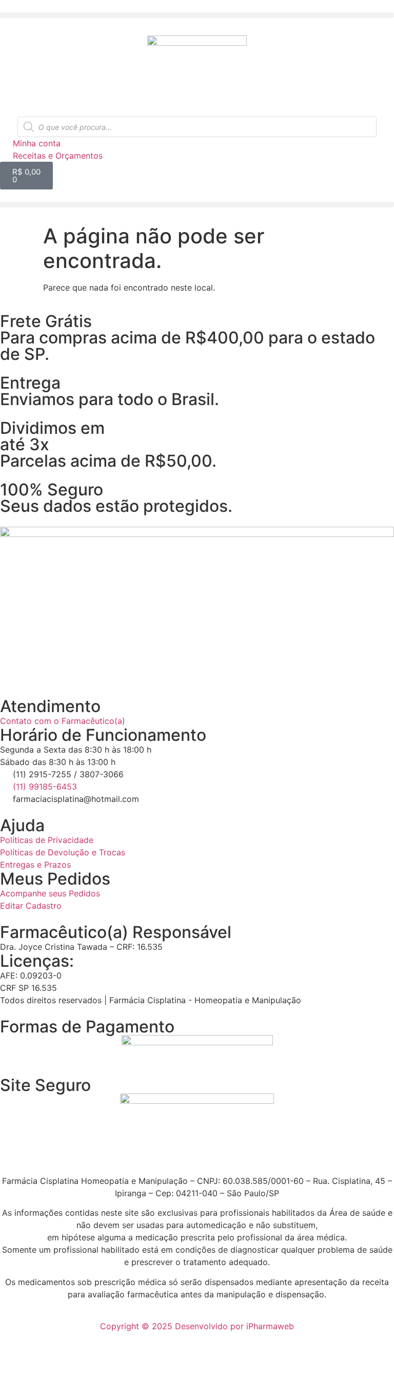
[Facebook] (41, 670)
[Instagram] (13, 670)
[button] (197, 15)
